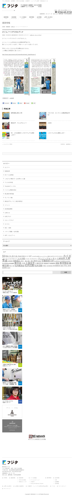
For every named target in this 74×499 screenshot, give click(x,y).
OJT (30, 256)
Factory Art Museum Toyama (37, 483)
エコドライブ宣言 (7, 144)
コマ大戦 (21, 258)
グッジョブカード (11, 258)
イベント (7, 205)
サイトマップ (7, 488)
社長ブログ (8, 216)
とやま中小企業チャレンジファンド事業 (41, 256)
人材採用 (11, 98)
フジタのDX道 (9, 182)
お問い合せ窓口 (7, 486)
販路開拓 (4, 267)
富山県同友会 (57, 261)
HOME (5, 477)
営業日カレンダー (23, 481)
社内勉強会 (19, 265)
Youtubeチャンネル (10, 186)
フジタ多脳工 (34, 477)
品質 (52, 261)
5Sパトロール (11, 256)
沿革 (56, 479)
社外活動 (38, 265)
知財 (13, 265)
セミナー (7, 167)
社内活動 (29, 265)
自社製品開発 (8, 209)
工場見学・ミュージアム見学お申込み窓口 (38, 486)
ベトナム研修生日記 (10, 190)
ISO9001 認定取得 (66, 144)
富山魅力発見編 (9, 193)
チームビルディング (35, 479)
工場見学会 (39, 263)
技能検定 (46, 263)
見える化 (67, 266)
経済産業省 (56, 265)
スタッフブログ (37, 35)
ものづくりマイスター (56, 256)
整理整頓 (64, 263)
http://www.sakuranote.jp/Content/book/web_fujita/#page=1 (19, 54)
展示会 (17, 263)
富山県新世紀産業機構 (8, 263)
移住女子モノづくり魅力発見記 (13, 201)
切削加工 (17, 261)
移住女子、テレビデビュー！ (19, 123)
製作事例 (49, 477)
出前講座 (10, 261)
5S (3, 256)
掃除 (57, 263)
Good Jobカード (23, 256)
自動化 (62, 265)
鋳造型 (8, 267)
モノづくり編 (8, 197)
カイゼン (7, 224)
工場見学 (30, 263)
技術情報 (21, 477)
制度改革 (7, 171)
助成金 (39, 261)
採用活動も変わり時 (16, 113)
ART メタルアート (10, 235)
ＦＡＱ (53, 486)
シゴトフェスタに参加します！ (56, 133)
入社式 (49, 123)
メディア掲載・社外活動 (12, 231)
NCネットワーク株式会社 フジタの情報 (37, 439)
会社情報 (57, 477)
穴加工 (44, 265)
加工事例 (34, 261)
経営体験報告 (50, 265)
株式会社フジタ (35, 494)
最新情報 (13, 477)
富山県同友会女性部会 (65, 261)
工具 (23, 263)
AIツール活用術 (9, 175)
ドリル (27, 258)
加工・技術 (8, 228)
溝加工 (10, 265)
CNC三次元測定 (22, 479)
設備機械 (57, 481)
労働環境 (46, 261)
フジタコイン (34, 258)
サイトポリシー (62, 486)
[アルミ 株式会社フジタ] (22, 6)
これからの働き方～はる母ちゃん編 (15, 178)
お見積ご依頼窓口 (19, 486)
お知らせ (32, 35)
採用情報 (57, 483)
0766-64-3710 (65, 12)
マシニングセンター (47, 258)
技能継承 (52, 263)
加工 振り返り (26, 261)
